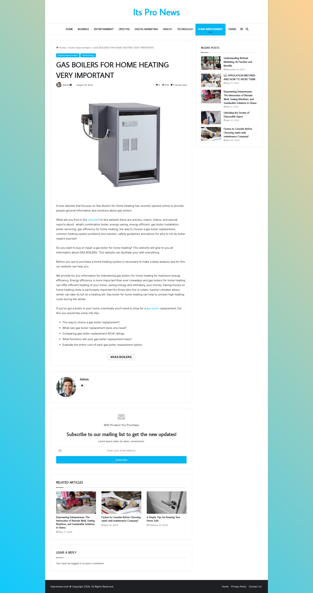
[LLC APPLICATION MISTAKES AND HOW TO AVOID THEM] (211, 80)
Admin (84, 379)
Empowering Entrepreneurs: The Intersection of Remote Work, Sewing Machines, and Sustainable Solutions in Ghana (75, 522)
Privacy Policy (238, 586)
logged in (76, 563)
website (93, 219)
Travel (232, 29)
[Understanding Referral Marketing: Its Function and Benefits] (211, 63)
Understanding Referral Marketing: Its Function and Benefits (238, 61)
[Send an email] (71, 85)
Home (69, 29)
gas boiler (153, 308)
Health (167, 29)
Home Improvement (210, 29)
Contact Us (255, 586)
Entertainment (104, 29)
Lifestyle (124, 29)
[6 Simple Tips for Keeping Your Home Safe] (167, 502)
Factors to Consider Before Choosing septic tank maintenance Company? (121, 519)
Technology (185, 29)
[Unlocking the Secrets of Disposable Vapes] (211, 117)
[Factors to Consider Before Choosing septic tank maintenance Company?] (121, 502)
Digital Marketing (146, 29)
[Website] (82, 385)
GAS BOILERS (122, 357)
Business (83, 29)
